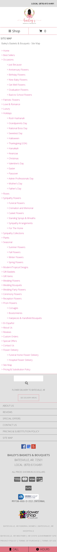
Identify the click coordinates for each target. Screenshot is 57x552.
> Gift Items (7, 276)
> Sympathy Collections (12, 233)
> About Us (6, 327)
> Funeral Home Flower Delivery (22, 354)
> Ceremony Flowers (11, 294)
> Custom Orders (9, 336)
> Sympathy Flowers (11, 198)
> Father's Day (14, 188)
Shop (16, 31)
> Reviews (6, 332)
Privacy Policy (8, 540)
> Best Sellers (8, 55)
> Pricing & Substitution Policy (15, 369)
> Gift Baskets (8, 271)
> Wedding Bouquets (11, 285)
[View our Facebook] (23, 447)
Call (15, 549)
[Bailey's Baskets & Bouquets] (28, 23)
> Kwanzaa (12, 153)
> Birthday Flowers (16, 74)
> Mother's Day (14, 183)
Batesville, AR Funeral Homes (19, 526)
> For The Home (15, 228)
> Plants (5, 237)
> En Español (7, 323)
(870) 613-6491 (46, 3)
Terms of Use (49, 540)
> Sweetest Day (14, 133)
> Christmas (13, 158)
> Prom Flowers (9, 303)
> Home (5, 50)
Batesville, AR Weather (13, 536)
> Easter (11, 168)
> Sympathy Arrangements (20, 223)
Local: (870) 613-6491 (28, 465)
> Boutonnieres (14, 313)
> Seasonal (6, 242)
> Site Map (6, 365)
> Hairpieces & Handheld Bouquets (24, 318)
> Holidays (6, 113)
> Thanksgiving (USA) (17, 143)
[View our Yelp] (33, 447)
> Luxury (5, 108)
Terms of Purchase (29, 540)
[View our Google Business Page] (28, 447)
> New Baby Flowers (17, 79)
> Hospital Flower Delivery (20, 359)
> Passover (12, 173)
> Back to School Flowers (19, 94)
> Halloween (13, 138)
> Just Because (14, 64)
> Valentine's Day (15, 163)
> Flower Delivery (9, 349)
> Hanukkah (13, 148)
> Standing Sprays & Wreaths (21, 218)
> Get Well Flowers (16, 84)
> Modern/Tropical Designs (14, 267)
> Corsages (12, 308)
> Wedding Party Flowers (13, 289)
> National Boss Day (17, 128)
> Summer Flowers (16, 247)
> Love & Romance (10, 104)
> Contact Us (7, 345)
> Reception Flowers (11, 298)
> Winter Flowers (15, 257)
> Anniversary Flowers (18, 69)
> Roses (5, 193)
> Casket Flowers (15, 213)
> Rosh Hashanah (16, 118)
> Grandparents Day (17, 123)
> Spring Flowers (15, 262)
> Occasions (7, 59)
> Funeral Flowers (16, 203)
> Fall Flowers (13, 252)
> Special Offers (9, 341)
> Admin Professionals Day (20, 178)
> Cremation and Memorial (20, 208)
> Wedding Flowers (10, 280)
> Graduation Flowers (17, 89)
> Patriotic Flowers (10, 99)
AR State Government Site (42, 536)
